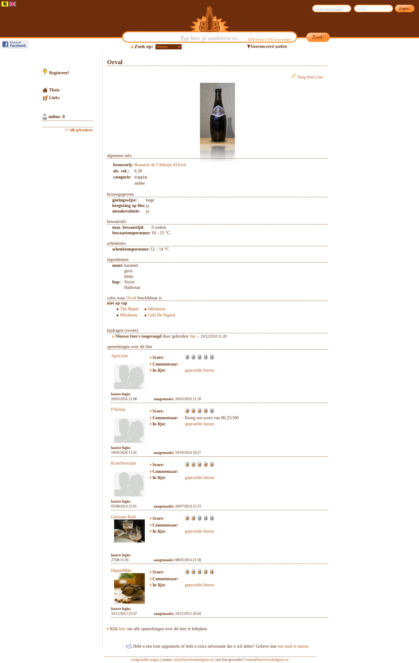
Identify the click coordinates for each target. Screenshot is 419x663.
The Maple (129, 309)
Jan (192, 336)
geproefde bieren (199, 370)
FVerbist (118, 409)
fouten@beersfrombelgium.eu (266, 659)
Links (54, 97)
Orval (131, 298)
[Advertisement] (357, 146)
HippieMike (121, 570)
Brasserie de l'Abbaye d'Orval (160, 165)
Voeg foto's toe (310, 77)
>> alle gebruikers (79, 130)
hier (122, 629)
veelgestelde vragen (145, 659)
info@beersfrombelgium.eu (193, 659)
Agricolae (119, 356)
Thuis (54, 90)
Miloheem (128, 315)
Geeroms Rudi (123, 517)
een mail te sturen (293, 646)
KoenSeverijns (123, 463)
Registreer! (59, 73)
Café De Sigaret (161, 315)
